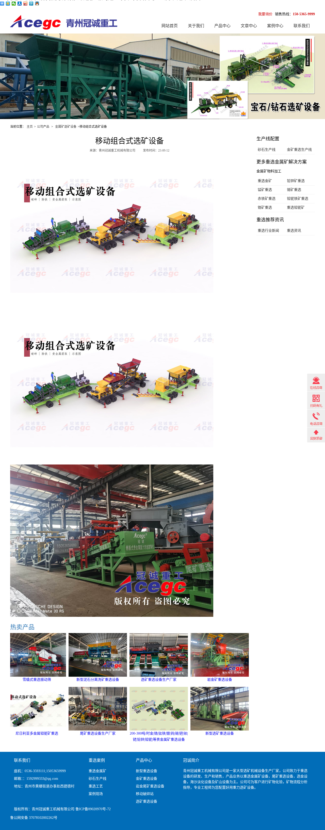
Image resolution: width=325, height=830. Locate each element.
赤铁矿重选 (266, 199)
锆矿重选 (265, 207)
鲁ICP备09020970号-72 (93, 809)
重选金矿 (265, 181)
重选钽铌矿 (296, 207)
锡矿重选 (294, 190)
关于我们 (196, 26)
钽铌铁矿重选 (297, 199)
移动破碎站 (145, 794)
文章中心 (249, 26)
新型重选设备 (146, 771)
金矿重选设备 (146, 779)
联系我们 (302, 26)
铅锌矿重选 (296, 181)
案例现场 (96, 794)
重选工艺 (96, 786)
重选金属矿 (97, 771)
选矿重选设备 (146, 801)
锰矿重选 (265, 190)
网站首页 (169, 26)
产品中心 (222, 26)
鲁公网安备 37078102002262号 (33, 818)
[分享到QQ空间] (8, 4)
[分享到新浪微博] (25, 4)
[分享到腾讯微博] (31, 4)
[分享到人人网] (20, 4)
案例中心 (275, 26)
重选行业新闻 (268, 231)
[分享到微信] (14, 4)
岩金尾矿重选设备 (150, 786)
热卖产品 (22, 627)
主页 (30, 126)
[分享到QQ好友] (37, 4)
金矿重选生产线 (299, 150)
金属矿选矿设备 (65, 126)
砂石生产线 (266, 150)
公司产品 (43, 126)
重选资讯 (294, 231)
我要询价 (265, 14)
